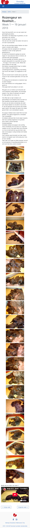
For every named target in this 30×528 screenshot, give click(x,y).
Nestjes (4, 11)
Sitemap (7, 522)
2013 (9, 11)
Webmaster (19, 522)
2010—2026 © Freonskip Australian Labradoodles (15, 526)
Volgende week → (23, 507)
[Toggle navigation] (3, 6)
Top (24, 522)
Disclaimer (12, 522)
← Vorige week (6, 507)
